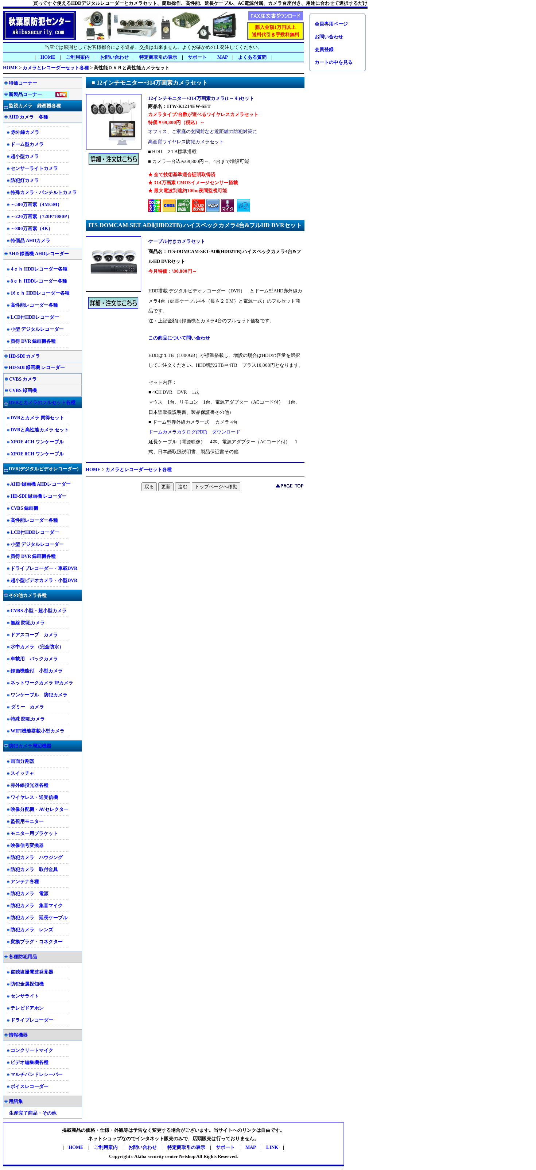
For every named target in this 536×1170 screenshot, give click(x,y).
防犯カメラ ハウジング (37, 857)
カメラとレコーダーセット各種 (56, 67)
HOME (47, 57)
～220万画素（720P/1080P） (41, 216)
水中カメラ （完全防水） (37, 646)
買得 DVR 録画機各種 (33, 341)
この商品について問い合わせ (179, 338)
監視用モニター (27, 821)
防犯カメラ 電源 (29, 893)
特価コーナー (23, 83)
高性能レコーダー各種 (34, 305)
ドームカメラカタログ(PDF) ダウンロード (194, 432)
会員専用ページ (331, 24)
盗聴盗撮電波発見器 (32, 972)
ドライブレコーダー (32, 1020)
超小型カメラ (25, 156)
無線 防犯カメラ (28, 622)
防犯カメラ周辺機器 (30, 746)
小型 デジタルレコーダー (37, 329)
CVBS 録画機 (23, 390)
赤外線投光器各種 (29, 785)
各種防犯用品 (23, 956)
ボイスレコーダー (29, 1086)
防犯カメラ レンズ (32, 929)
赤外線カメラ (25, 132)
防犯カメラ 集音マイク (37, 905)
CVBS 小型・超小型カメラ (39, 610)
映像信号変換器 (27, 845)
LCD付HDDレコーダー (35, 317)
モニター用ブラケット (34, 833)
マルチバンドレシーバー (37, 1074)
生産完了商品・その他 (33, 1113)
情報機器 (18, 1035)
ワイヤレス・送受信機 (34, 797)
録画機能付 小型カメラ (37, 670)
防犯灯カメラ (25, 180)
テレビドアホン (27, 1008)
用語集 (16, 1101)
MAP (222, 57)
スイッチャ (22, 773)
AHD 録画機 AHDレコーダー (38, 253)
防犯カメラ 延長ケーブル (39, 917)
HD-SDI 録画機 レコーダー (37, 367)
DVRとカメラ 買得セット (37, 417)
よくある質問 (252, 57)
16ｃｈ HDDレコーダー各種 (40, 293)
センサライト (25, 996)
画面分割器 (22, 761)
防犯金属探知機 (27, 984)
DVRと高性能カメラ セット (40, 429)
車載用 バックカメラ (34, 658)
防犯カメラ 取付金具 (34, 869)
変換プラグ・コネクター (37, 941)
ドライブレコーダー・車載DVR (44, 568)
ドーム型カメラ (27, 144)
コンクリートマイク (32, 1050)
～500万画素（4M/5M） (36, 204)
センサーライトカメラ (34, 168)
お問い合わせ (114, 57)
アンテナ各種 (25, 881)
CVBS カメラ (23, 379)
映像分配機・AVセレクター (40, 809)
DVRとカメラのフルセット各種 (42, 402)
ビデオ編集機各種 (29, 1062)
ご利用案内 (78, 57)
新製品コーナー (25, 94)
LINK (272, 1147)
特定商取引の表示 (158, 57)
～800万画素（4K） (32, 228)
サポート (225, 1147)
